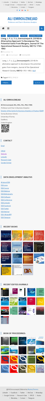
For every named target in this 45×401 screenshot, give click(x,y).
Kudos (38, 5)
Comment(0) (26, 55)
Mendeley (14, 7)
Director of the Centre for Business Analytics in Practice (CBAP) (22, 111)
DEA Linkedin (5, 203)
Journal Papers (35, 36)
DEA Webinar (5, 191)
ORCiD (31, 5)
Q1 (17, 77)
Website (4, 154)
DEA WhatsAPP (6, 214)
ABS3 (10, 77)
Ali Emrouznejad (22, 18)
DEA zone (4, 185)
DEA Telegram (5, 217)
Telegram (31, 7)
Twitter (23, 2)
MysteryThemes (33, 389)
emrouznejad (13, 55)
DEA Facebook (6, 205)
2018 (14, 77)
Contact (23, 7)
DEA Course (5, 188)
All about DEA (5, 182)
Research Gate (21, 5)
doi (34, 70)
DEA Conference (6, 200)
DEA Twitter (5, 208)
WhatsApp (39, 2)
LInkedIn (6, 2)
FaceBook (15, 2)
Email (2, 145)
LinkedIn (4, 157)
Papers (23, 36)
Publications (13, 36)
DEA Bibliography (7, 194)
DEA (3, 36)
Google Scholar (10, 5)
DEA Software (5, 197)
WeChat (30, 2)
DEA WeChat (5, 211)
